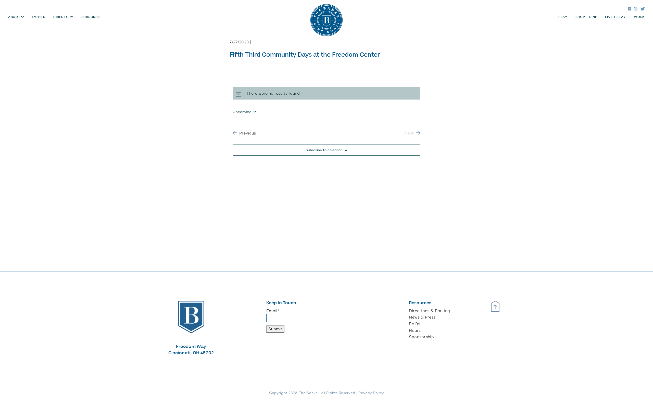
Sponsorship (421, 336)
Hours (415, 330)
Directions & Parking (429, 310)
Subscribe (91, 17)
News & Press (422, 317)
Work (639, 17)
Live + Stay (615, 17)
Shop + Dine (586, 17)
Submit (275, 328)
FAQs (414, 323)
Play (562, 17)
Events (38, 17)
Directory (63, 17)
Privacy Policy (371, 393)
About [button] (14, 17)
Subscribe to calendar (324, 150)
